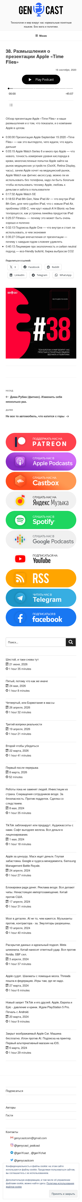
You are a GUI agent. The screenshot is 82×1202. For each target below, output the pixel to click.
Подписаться (14, 1091)
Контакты (12, 1132)
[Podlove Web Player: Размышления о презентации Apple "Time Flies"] (41, 91)
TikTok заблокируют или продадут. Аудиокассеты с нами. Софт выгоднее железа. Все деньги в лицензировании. (39, 830)
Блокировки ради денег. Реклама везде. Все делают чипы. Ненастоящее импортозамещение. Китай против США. (40, 892)
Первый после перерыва (22, 767)
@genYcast (21, 1153)
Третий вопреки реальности (24, 724)
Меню (43, 35)
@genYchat (38, 1153)
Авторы (11, 1107)
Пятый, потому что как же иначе (27, 681)
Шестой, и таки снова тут (22, 659)
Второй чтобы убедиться (22, 746)
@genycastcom (24, 1160)
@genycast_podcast (27, 1145)
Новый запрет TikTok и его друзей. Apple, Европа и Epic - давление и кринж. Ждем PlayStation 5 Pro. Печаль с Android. (39, 1007)
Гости (9, 1115)
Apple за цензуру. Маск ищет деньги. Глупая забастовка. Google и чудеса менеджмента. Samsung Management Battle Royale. (41, 861)
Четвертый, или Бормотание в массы (30, 702)
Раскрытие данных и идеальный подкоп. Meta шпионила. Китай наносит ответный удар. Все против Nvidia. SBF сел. (41, 949)
